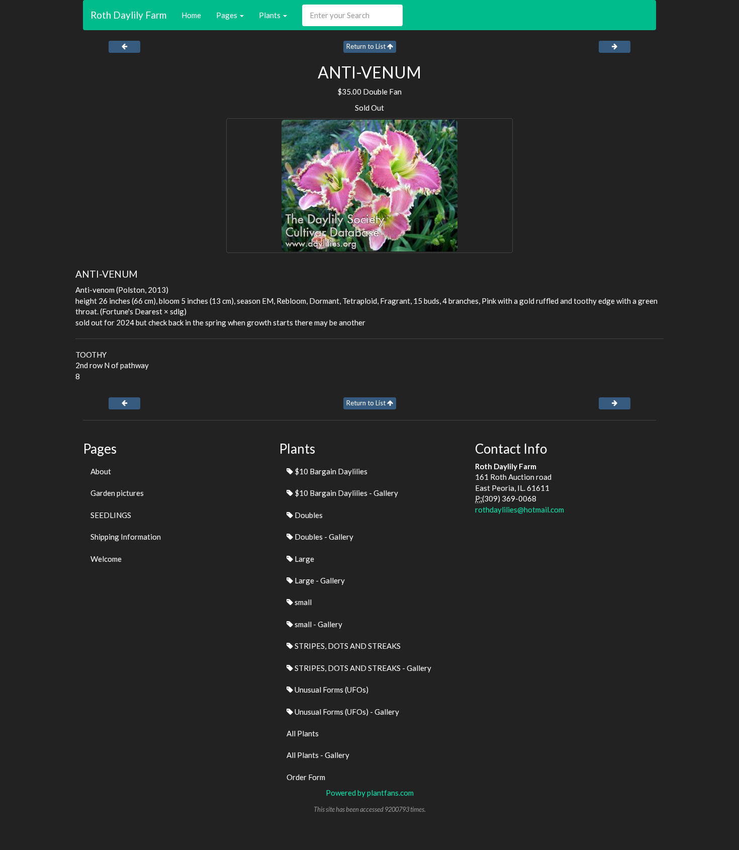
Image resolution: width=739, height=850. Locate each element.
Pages (227, 15)
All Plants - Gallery (318, 754)
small (302, 602)
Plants (270, 15)
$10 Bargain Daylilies (330, 471)
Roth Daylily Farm (128, 15)
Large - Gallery (319, 580)
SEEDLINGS (110, 515)
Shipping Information (125, 536)
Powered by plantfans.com (370, 792)
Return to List (366, 46)
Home (191, 15)
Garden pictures (117, 492)
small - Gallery (317, 624)
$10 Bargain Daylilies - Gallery (345, 492)
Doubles (308, 515)
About (100, 471)
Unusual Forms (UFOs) (330, 689)
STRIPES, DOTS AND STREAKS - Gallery (362, 667)
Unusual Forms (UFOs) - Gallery (346, 711)
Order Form (306, 777)
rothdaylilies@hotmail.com (519, 509)
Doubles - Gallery (323, 536)
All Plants (303, 733)
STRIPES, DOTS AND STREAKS (347, 645)
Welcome (106, 558)
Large (303, 558)
